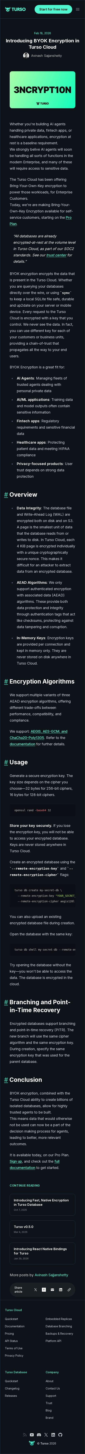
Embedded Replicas (59, 1319)
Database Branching (59, 1326)
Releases (11, 1395)
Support (51, 1395)
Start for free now (53, 9)
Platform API (53, 1341)
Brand (49, 1417)
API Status (11, 1341)
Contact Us (53, 1388)
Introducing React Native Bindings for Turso (40, 1251)
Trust (49, 1403)
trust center (56, 255)
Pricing (9, 1333)
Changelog (12, 1388)
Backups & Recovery (59, 1333)
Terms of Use (14, 1348)
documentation (22, 744)
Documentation (15, 1326)
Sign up (16, 1161)
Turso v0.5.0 (23, 1227)
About (49, 1381)
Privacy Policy (14, 1355)
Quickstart (11, 1319)
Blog (49, 1410)
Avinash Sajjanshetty (46, 56)
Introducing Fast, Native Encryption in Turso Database (41, 1202)
